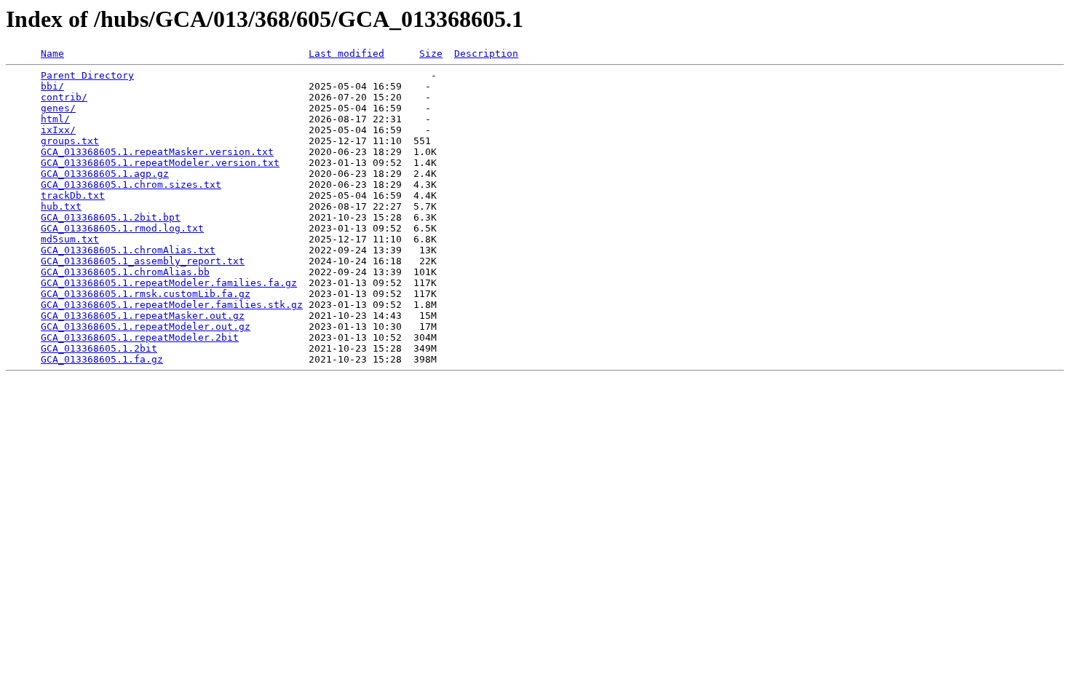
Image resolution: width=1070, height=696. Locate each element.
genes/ (58, 108)
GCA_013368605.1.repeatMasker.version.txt (157, 151)
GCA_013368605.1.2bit (99, 348)
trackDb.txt (73, 195)
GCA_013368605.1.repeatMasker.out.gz (143, 315)
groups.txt (70, 140)
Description (486, 53)
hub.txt (61, 206)
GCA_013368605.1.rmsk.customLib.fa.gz (145, 293)
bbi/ (52, 86)
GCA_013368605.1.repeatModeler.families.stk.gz (172, 304)
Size (431, 53)
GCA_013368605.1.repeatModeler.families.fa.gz (169, 282)
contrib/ (64, 97)
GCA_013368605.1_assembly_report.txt (143, 261)
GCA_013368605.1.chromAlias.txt (128, 250)
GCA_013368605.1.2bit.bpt (111, 217)
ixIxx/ (58, 129)
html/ (55, 119)
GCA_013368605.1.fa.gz (102, 359)
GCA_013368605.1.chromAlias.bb (125, 271)
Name (52, 53)
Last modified (346, 53)
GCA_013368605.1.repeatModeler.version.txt (160, 162)
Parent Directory (87, 75)
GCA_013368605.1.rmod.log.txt (122, 228)
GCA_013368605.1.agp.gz (105, 173)
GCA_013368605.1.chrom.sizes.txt (131, 184)
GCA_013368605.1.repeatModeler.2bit (140, 337)
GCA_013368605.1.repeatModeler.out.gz (145, 326)
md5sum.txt (70, 239)
